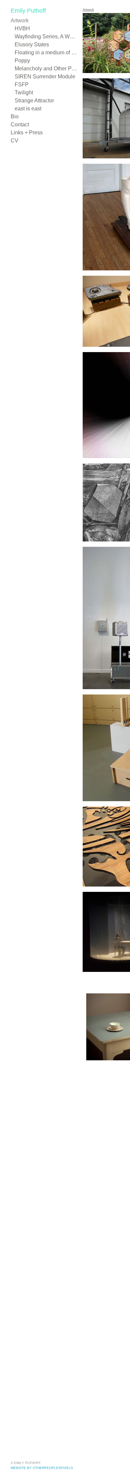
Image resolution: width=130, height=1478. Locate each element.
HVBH (22, 28)
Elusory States (31, 44)
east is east (28, 108)
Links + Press (25, 132)
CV (14, 140)
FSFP (21, 84)
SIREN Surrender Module (43, 76)
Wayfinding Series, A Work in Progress (46, 36)
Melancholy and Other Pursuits (46, 68)
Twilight (23, 92)
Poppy (22, 60)
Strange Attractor (35, 100)
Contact (20, 124)
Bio (14, 116)
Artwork (20, 20)
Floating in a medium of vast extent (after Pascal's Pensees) (46, 52)
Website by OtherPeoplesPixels (42, 1468)
